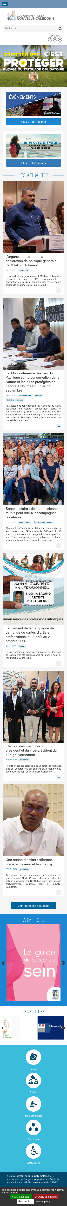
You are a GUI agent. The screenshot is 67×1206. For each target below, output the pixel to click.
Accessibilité (33, 1162)
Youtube (55, 39)
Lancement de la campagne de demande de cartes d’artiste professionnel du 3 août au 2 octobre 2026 (30, 634)
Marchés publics (33, 1115)
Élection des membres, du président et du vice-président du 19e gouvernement (31, 750)
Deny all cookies (47, 1196)
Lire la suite (58, 289)
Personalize (25, 1201)
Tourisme (38, 395)
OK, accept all (21, 1196)
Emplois (33, 1092)
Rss (60, 39)
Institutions (23, 270)
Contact (34, 1069)
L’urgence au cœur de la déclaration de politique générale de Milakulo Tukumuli (31, 261)
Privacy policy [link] (42, 1201)
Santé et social (24, 522)
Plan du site (33, 1139)
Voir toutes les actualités (33, 905)
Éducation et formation (43, 522)
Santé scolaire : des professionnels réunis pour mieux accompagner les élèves (33, 513)
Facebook (50, 39)
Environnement (25, 395)
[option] (33, 1028)
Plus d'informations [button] (33, 121)
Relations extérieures (15, 400)
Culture (22, 646)
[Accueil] (30, 15)
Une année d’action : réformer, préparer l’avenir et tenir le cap (29, 861)
